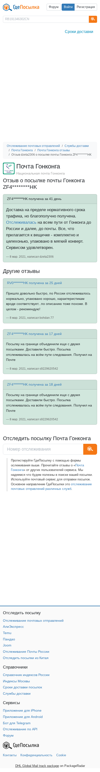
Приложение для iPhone (22, 710)
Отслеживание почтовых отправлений (33, 620)
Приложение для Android (23, 717)
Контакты (10, 755)
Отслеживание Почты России (26, 651)
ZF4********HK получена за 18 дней (34, 384)
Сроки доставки (79, 32)
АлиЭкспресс (13, 627)
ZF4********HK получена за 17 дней (34, 334)
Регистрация (86, 7)
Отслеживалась (21, 222)
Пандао (9, 639)
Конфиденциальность (36, 755)
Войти (68, 7)
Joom (7, 645)
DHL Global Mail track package (37, 766)
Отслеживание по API (20, 729)
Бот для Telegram (17, 723)
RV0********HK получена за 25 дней (34, 283)
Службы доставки (17, 693)
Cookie (61, 755)
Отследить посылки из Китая (26, 658)
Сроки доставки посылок (22, 687)
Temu (7, 633)
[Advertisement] (50, 89)
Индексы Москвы (16, 681)
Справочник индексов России (26, 675)
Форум (53, 7)
